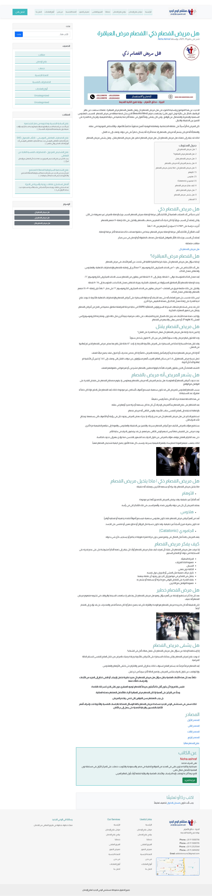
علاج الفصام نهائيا (191, 743)
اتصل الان (20, 12)
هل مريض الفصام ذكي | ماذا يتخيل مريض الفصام (175, 168)
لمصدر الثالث (193, 731)
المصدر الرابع (193, 737)
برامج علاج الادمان (119, 12)
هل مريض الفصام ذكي (186, 149)
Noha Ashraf (164, 39)
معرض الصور (84, 12)
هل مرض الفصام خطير (185, 190)
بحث (19, 34)
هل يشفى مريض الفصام (184, 195)
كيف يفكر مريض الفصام (185, 185)
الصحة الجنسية (71, 12)
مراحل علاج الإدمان (135, 12)
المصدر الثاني (193, 726)
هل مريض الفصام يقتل (185, 158)
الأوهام (191, 172)
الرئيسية (148, 12)
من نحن (60, 12)
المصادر (191, 199)
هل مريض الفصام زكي (42, 218)
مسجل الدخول (173, 803)
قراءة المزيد (189, 780)
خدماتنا (107, 12)
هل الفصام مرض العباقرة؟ (184, 154)
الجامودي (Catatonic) (185, 181)
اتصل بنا (39, 12)
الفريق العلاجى (97, 12)
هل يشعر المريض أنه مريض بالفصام (180, 163)
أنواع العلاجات (49, 12)
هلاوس (190, 176)
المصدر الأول (193, 720)
